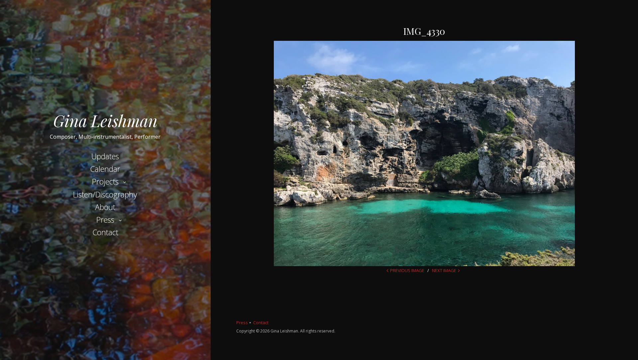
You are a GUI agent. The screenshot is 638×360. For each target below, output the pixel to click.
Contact (105, 232)
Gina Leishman (105, 120)
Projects (105, 181)
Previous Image (407, 270)
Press (105, 219)
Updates (105, 156)
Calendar (105, 169)
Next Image (444, 270)
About (105, 207)
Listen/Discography (105, 194)
